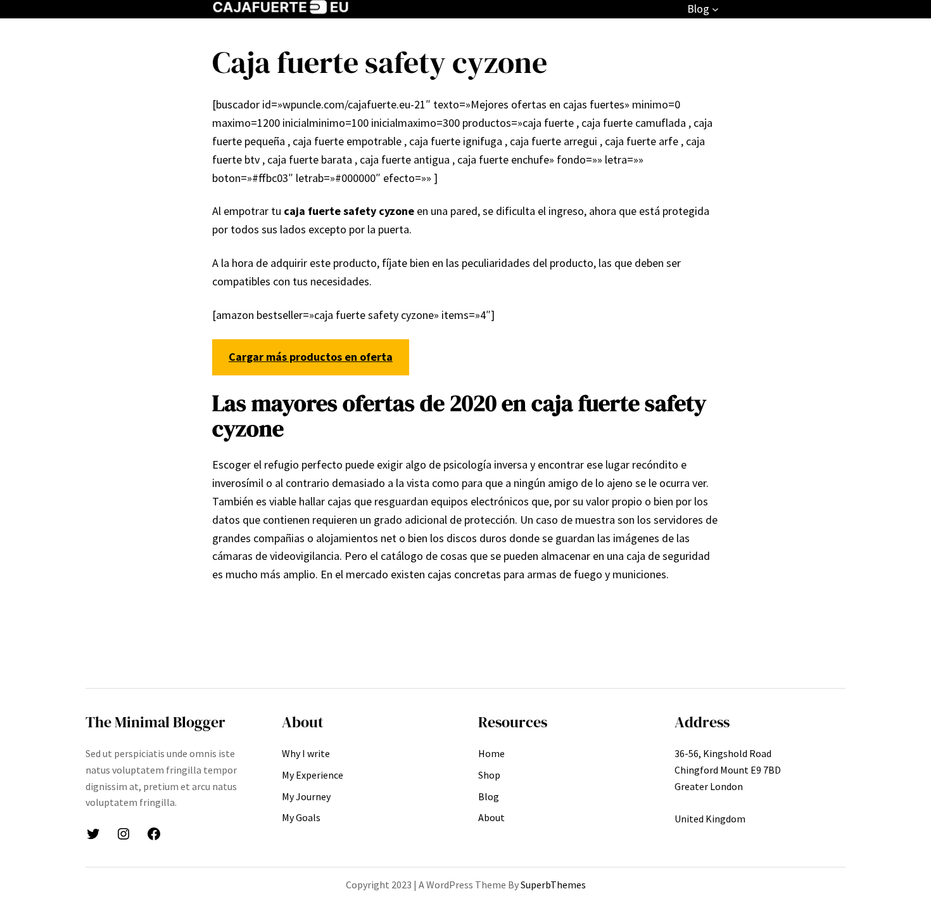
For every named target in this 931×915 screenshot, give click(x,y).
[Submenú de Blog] (715, 9)
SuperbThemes (553, 884)
